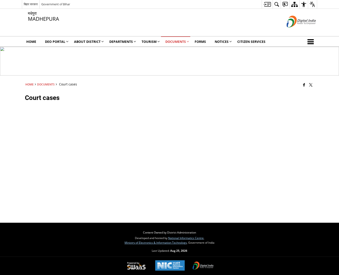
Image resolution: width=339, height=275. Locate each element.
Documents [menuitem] (175, 41)
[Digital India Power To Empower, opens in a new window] (203, 266)
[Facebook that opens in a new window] (304, 85)
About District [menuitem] (87, 41)
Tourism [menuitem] (149, 41)
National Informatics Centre (186, 238)
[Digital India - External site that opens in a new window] (295, 31)
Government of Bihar (55, 4)
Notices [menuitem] (222, 41)
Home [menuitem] (31, 41)
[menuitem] (267, 4)
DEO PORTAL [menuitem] (55, 41)
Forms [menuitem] (200, 41)
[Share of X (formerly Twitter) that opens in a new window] (311, 85)
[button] (311, 41)
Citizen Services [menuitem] (251, 41)
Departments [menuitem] (121, 41)
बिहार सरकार (31, 4)
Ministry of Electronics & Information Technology (156, 242)
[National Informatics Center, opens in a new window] (170, 266)
